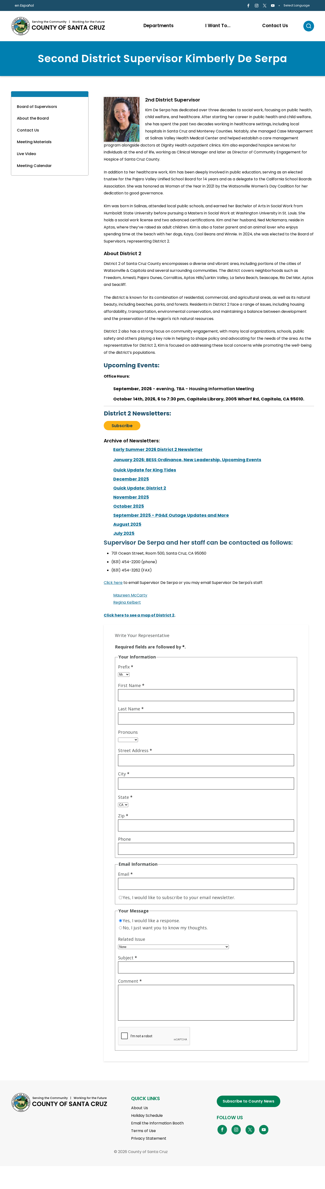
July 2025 (123, 533)
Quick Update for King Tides (144, 470)
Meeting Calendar (34, 165)
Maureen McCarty (130, 595)
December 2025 (131, 479)
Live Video (26, 154)
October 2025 (128, 506)
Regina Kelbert (127, 602)
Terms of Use (143, 1130)
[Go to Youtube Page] (272, 6)
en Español (24, 5)
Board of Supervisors (37, 106)
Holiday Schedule (147, 1115)
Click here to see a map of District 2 (139, 615)
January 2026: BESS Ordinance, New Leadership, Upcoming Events (187, 460)
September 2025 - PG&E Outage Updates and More (171, 515)
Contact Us (28, 130)
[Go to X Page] (264, 6)
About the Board (33, 118)
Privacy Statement (148, 1138)
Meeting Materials (34, 142)
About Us (139, 1108)
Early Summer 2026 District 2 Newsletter (158, 449)
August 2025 (127, 524)
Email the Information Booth (157, 1123)
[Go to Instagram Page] (256, 6)
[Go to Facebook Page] (248, 6)
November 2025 (131, 497)
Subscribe (122, 426)
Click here (113, 582)
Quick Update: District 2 (139, 488)
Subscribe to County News (248, 1101)
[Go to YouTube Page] (263, 1129)
